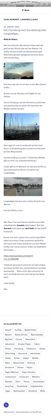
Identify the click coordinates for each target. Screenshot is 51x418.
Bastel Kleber (31, 330)
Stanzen (8, 381)
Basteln (8, 335)
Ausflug (18, 330)
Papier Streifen (28, 372)
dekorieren (10, 344)
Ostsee (20, 367)
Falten (37, 344)
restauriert (24, 377)
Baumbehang (37, 335)
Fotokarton (31, 349)
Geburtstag (10, 353)
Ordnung (31, 363)
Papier (29, 367)
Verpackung (22, 386)
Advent (8, 330)
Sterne (27, 381)
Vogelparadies (36, 386)
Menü (27, 10)
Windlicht (32, 391)
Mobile (35, 358)
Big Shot (9, 339)
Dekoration (30, 339)
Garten (42, 349)
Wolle (42, 391)
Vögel (7, 391)
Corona (19, 339)
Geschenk (22, 353)
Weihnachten (19, 391)
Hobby (8, 358)
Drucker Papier (24, 344)
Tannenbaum (38, 381)
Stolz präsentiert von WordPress (28, 412)
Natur (7, 363)
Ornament (9, 367)
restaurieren (10, 377)
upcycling (9, 386)
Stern (17, 381)
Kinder (17, 358)
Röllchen (36, 377)
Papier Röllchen (12, 372)
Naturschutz (18, 363)
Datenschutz (9, 412)
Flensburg (18, 349)
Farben (8, 349)
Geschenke (35, 353)
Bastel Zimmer (21, 335)
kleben (26, 358)
